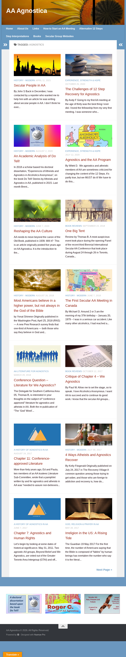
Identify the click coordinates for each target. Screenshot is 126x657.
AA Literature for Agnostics (31, 371)
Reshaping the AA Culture (33, 231)
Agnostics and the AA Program (88, 160)
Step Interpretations (17, 36)
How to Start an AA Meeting (59, 28)
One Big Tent (75, 231)
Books (37, 36)
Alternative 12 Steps (91, 28)
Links (36, 28)
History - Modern (24, 80)
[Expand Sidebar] (5, 44)
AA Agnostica (26, 10)
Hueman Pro (39, 635)
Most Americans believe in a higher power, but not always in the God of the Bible (37, 306)
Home (9, 28)
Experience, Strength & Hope (82, 80)
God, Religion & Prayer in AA (82, 524)
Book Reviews (73, 226)
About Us (22, 28)
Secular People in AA (29, 85)
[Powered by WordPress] (18, 635)
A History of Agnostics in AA (31, 450)
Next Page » (104, 569)
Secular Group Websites (59, 36)
